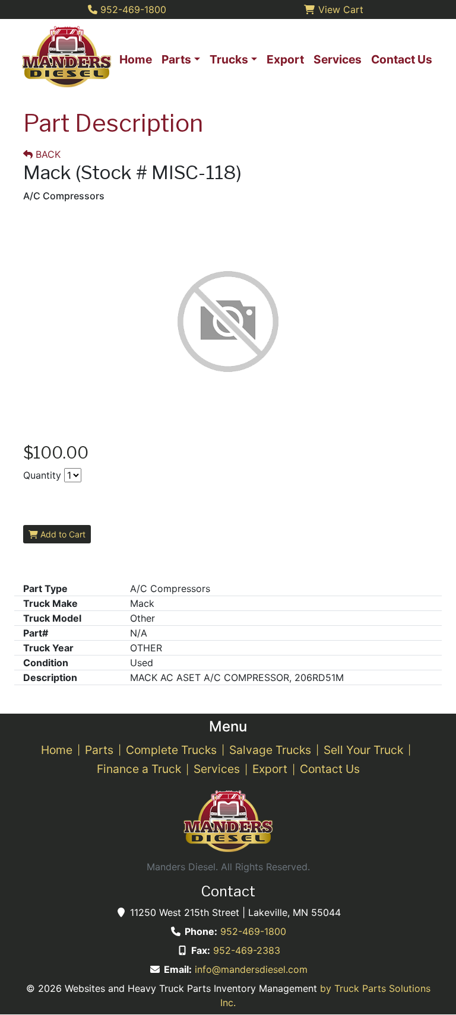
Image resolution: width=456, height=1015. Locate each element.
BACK (47, 154)
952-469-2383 (246, 950)
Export (269, 769)
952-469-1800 (253, 931)
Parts (99, 750)
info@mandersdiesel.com (251, 969)
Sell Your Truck (363, 750)
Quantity (42, 475)
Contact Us (330, 769)
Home (56, 750)
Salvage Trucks (270, 750)
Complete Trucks (171, 750)
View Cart (339, 9)
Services (217, 769)
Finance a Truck (139, 769)
